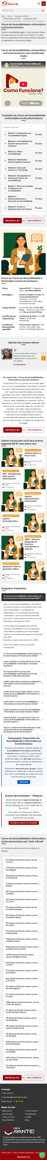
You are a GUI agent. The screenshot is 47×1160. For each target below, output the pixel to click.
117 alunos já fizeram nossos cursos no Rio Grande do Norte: (21, 1011)
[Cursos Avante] (17, 1130)
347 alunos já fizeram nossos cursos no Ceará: (21, 900)
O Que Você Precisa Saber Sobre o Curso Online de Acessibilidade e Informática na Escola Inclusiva (22, 694)
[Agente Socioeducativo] (35, 522)
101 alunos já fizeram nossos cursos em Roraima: (21, 1035)
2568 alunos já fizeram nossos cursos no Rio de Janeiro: (22, 1003)
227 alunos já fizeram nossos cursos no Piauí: (21, 995)
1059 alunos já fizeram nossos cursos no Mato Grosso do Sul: (22, 948)
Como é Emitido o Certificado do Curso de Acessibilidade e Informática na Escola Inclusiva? (22, 663)
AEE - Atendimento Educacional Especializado (12, 476)
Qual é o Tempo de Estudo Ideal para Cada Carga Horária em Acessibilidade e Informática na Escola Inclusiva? (22, 729)
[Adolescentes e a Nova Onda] (12, 457)
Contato (28, 1117)
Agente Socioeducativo (10, 519)
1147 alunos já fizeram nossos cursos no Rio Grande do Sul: (22, 1027)
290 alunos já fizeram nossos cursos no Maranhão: (22, 932)
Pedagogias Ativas (30, 19)
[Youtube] (16, 1101)
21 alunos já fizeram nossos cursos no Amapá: (22, 884)
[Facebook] (19, 1101)
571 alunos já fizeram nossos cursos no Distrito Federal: (21, 908)
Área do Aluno (8, 1114)
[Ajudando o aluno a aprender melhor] (35, 570)
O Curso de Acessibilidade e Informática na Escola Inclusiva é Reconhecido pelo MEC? (22, 597)
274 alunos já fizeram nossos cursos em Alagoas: (21, 869)
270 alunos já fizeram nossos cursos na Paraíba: (22, 971)
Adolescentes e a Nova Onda (33, 454)
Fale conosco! (34, 1078)
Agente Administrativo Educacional (32, 498)
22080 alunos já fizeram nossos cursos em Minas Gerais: (20, 956)
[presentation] (43, 354)
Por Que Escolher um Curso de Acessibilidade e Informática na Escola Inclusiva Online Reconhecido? (20, 673)
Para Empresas (31, 1114)
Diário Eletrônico (8, 1120)
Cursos (9, 16)
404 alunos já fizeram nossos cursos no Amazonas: (22, 877)
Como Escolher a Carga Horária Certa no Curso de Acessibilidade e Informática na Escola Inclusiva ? (21, 719)
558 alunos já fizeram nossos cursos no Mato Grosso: (22, 940)
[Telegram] (22, 1101)
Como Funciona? (32, 1111)
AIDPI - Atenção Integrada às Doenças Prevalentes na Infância (32, 544)
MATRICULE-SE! (13, 221)
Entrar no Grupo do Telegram (24, 823)
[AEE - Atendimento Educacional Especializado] (35, 479)
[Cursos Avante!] (9, 3)
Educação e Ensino (21, 16)
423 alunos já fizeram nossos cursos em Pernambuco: (21, 987)
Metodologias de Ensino (12, 19)
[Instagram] (14, 1101)
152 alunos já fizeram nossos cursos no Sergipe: (21, 1051)
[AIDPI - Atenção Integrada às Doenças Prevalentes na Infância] (12, 546)
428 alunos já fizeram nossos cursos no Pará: (22, 964)
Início (3, 16)
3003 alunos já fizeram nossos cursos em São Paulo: (22, 1058)
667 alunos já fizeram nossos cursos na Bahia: (22, 892)
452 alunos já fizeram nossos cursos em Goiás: (21, 924)
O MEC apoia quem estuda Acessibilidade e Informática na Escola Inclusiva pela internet (22, 683)
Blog (27, 1120)
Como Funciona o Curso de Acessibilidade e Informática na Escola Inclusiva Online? (22, 710)
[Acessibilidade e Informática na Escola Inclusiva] (23, 252)
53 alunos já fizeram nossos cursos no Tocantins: (22, 1066)
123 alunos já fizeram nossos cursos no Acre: (21, 861)
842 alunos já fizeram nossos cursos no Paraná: (22, 979)
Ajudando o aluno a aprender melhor (12, 567)
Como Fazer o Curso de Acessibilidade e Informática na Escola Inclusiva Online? (21, 702)
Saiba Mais (23, 782)
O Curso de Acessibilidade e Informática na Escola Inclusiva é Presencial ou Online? (22, 655)
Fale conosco (34, 221)
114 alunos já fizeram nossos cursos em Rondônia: (21, 1019)
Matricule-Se (7, 1111)
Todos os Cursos (9, 1117)
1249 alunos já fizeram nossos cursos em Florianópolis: (22, 1043)
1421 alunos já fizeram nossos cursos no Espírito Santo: (22, 916)
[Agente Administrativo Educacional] (12, 501)
